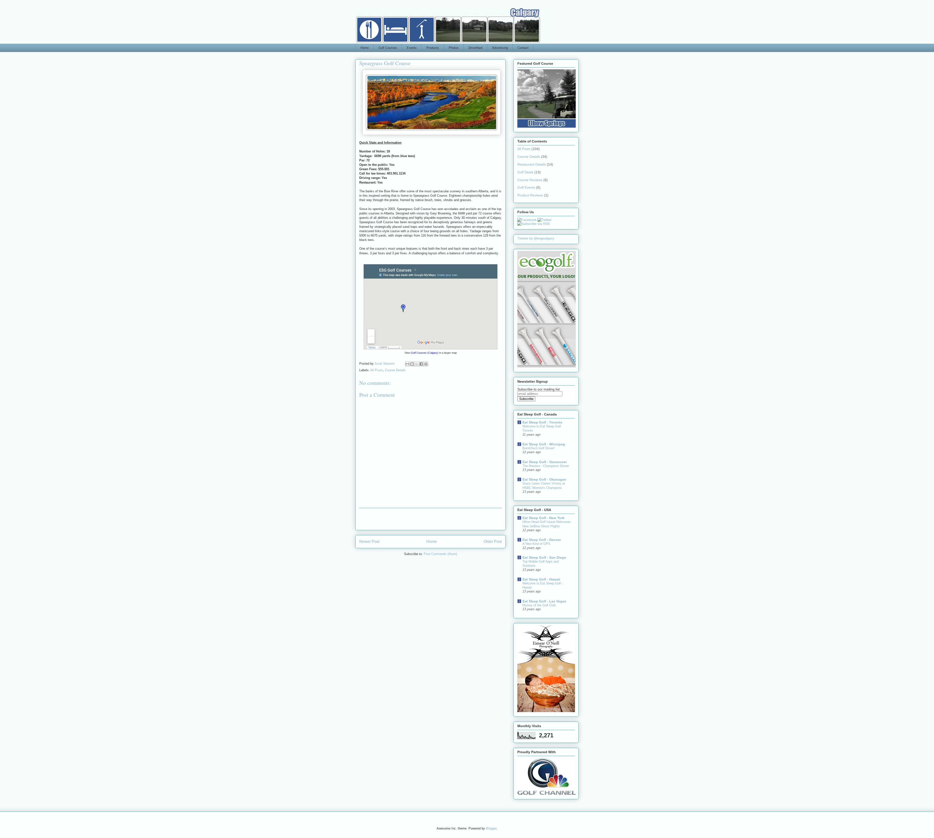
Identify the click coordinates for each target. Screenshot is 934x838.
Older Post (493, 541)
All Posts (376, 370)
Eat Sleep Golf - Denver (541, 540)
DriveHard (475, 48)
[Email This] (407, 364)
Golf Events (526, 187)
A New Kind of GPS (536, 544)
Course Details (395, 370)
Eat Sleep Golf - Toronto (542, 422)
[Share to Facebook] (421, 364)
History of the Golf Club (539, 605)
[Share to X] (416, 364)
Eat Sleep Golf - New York (543, 518)
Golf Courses (387, 48)
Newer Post (369, 541)
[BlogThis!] (412, 364)
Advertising (500, 48)
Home (364, 48)
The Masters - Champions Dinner (545, 466)
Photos (454, 48)
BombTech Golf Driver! (538, 448)
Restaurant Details (531, 164)
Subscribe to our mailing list (538, 389)
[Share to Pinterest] (425, 364)
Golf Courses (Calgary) (425, 352)
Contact (523, 48)
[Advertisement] (430, 519)
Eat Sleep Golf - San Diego (544, 557)
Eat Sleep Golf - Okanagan (544, 479)
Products (432, 48)
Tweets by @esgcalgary (535, 238)
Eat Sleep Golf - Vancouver (544, 462)
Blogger (491, 828)
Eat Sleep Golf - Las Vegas (544, 601)
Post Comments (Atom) (440, 554)
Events (412, 48)
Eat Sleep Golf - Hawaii (541, 579)
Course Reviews (529, 180)
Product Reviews (530, 195)
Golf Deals (525, 172)
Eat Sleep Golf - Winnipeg (543, 444)
